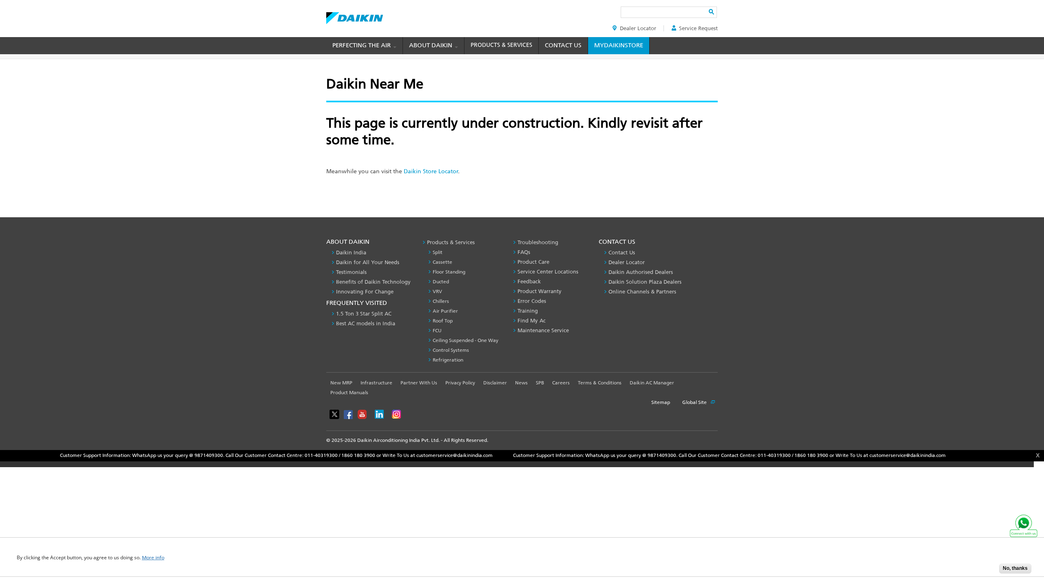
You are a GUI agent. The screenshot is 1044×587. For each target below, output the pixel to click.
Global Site (695, 402)
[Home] (354, 16)
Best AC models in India (365, 323)
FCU (437, 330)
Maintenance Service (543, 330)
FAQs (524, 252)
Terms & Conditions (600, 383)
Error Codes (532, 301)
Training (528, 311)
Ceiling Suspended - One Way (465, 340)
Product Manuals (349, 392)
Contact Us (563, 45)
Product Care (533, 262)
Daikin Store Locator (431, 171)
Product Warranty (540, 291)
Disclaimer (495, 383)
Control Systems (451, 350)
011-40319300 (295, 455)
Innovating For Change (365, 292)
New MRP (341, 383)
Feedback (529, 281)
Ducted (441, 282)
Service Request (698, 28)
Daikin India (351, 252)
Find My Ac (532, 321)
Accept (987, 571)
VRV (437, 291)
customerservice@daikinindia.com (429, 455)
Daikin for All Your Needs (367, 262)
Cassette (442, 262)
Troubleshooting (538, 242)
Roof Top (443, 321)
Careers (561, 383)
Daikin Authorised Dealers (640, 272)
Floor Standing (449, 272)
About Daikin (431, 45)
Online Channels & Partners (642, 292)
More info (153, 558)
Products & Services (501, 45)
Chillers (441, 301)
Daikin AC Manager (652, 383)
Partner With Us (418, 383)
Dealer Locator (638, 28)
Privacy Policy (460, 383)
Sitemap (660, 402)
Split (437, 252)
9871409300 (183, 455)
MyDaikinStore (618, 45)
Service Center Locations (548, 272)
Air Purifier (445, 311)
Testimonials (351, 272)
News (521, 383)
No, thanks (1015, 568)
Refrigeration (448, 360)
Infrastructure (376, 383)
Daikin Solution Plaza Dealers (644, 282)
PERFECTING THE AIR (362, 45)
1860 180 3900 (332, 455)
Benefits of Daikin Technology (373, 282)
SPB (540, 383)
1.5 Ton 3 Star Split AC (364, 314)
